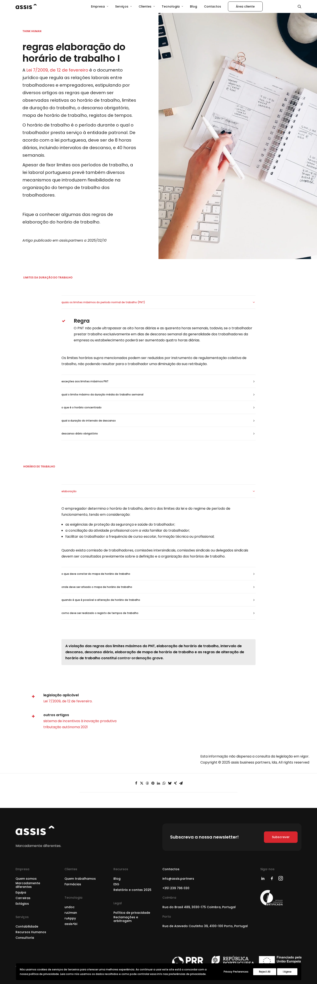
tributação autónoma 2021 (65, 727)
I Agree (287, 971)
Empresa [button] (98, 6)
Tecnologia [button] (171, 6)
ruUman (70, 913)
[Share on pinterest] (152, 783)
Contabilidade (27, 926)
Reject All (264, 971)
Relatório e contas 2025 (132, 890)
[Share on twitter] (141, 783)
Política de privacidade (131, 913)
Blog (193, 6)
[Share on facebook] (136, 783)
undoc (69, 907)
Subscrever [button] (281, 837)
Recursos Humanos (31, 932)
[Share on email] (181, 783)
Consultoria (25, 938)
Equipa (21, 892)
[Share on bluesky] (169, 783)
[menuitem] (99, 6)
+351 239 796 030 (175, 888)
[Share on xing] (175, 783)
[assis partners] (26, 6)
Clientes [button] (145, 6)
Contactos (212, 6)
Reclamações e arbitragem (125, 919)
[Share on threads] (147, 783)
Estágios (22, 903)
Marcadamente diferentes (28, 885)
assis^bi (70, 924)
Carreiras (23, 898)
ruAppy (70, 918)
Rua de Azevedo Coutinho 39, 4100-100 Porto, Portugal (205, 926)
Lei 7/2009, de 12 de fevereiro (57, 70)
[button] (299, 6)
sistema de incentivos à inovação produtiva (79, 720)
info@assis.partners (178, 878)
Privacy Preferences (236, 971)
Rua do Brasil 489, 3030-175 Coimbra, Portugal (199, 907)
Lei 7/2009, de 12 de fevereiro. (68, 701)
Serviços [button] (121, 6)
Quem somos (26, 878)
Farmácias (72, 884)
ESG (116, 884)
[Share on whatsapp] (164, 783)
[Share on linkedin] (158, 783)
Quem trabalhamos (80, 878)
